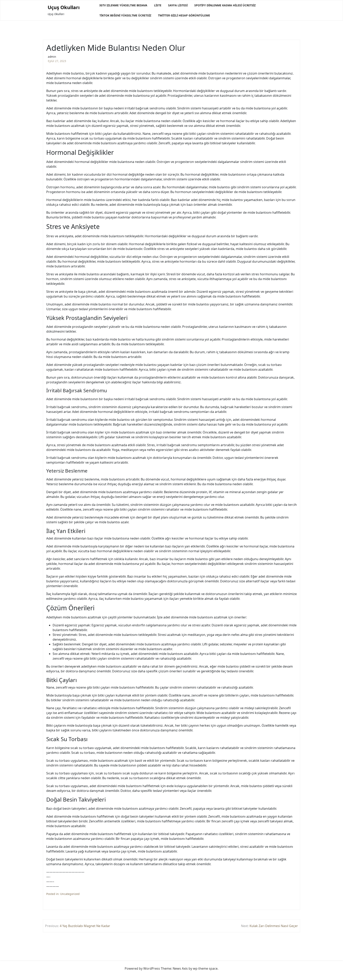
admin (52, 56)
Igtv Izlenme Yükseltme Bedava (123, 5)
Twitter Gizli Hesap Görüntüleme (184, 15)
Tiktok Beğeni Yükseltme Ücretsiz (125, 15)
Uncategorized (70, 894)
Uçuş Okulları (64, 7)
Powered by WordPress (142, 968)
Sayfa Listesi (178, 5)
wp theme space (205, 968)
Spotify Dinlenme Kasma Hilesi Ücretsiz (225, 5)
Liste (157, 5)
